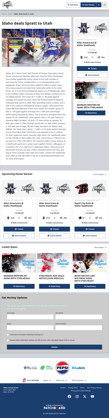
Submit (54, 347)
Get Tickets (89, 5)
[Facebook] (69, 396)
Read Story (92, 113)
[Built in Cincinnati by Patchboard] (54, 407)
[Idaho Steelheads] (7, 5)
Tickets (94, 68)
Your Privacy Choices (94, 388)
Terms (82, 388)
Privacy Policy (73, 388)
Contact (63, 388)
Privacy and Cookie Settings (81, 391)
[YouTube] (92, 396)
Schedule (74, 5)
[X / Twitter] (85, 396)
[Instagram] (77, 396)
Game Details (93, 75)
